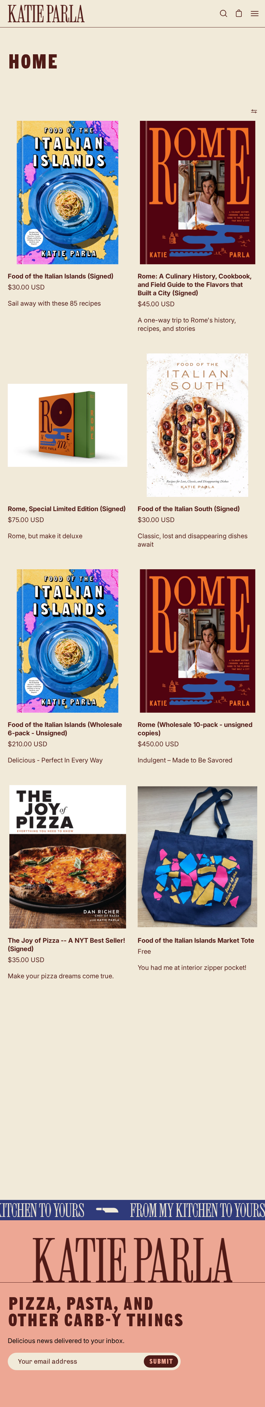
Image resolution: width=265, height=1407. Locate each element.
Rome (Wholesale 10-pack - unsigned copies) (195, 729)
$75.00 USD (26, 520)
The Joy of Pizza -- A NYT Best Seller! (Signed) (66, 945)
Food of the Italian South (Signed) (189, 509)
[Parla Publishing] (46, 13)
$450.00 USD (158, 744)
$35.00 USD (26, 960)
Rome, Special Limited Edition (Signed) (67, 509)
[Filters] (254, 111)
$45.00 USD (156, 304)
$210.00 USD (27, 744)
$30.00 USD (26, 287)
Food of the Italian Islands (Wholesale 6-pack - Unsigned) (65, 729)
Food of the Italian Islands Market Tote (196, 940)
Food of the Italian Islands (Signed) (60, 276)
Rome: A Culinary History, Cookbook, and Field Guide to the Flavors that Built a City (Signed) (194, 284)
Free (144, 951)
